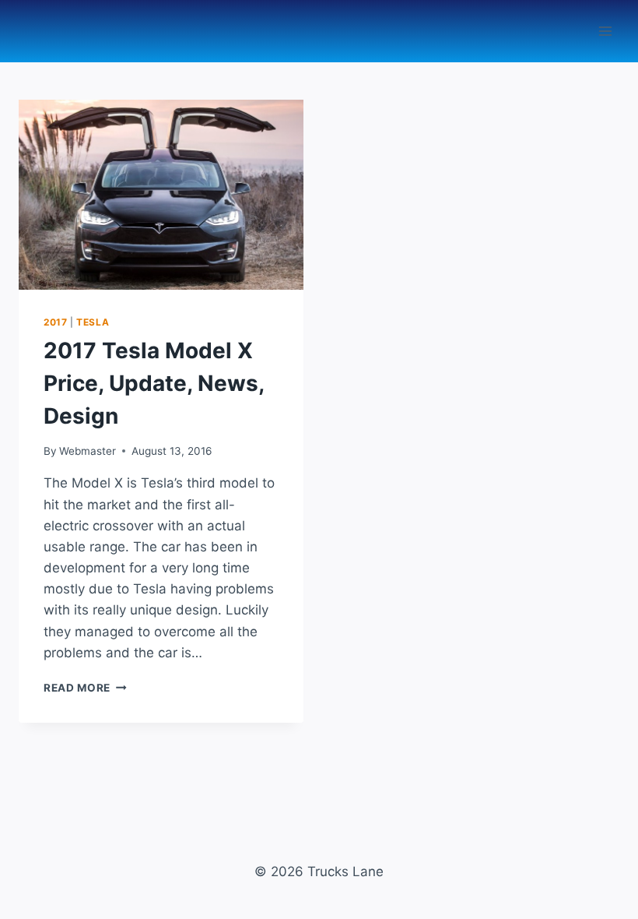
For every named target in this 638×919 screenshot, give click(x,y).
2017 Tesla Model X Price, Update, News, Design (154, 383)
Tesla (92, 322)
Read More (85, 687)
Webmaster (87, 451)
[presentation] (161, 195)
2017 (55, 322)
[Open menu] (605, 31)
